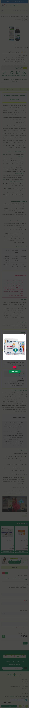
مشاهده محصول (14, 371)
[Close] (24, 334)
